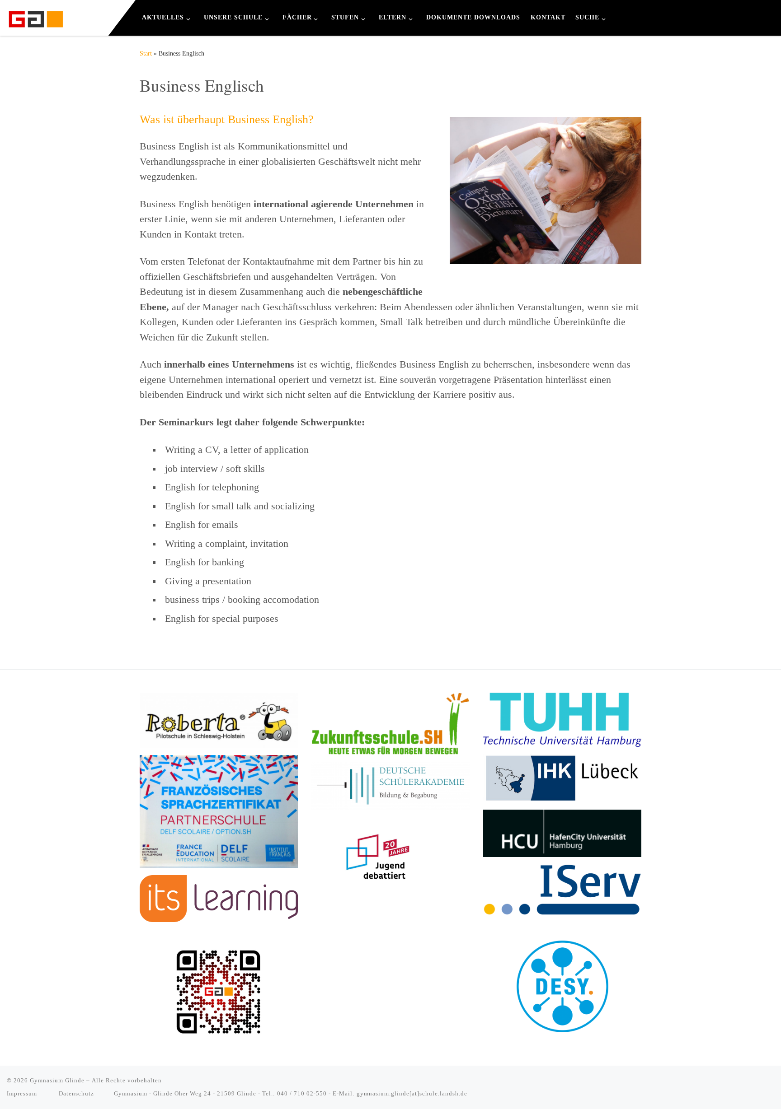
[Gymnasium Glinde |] (36, 17)
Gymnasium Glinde (57, 1080)
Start (146, 53)
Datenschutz (76, 1093)
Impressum (23, 1093)
